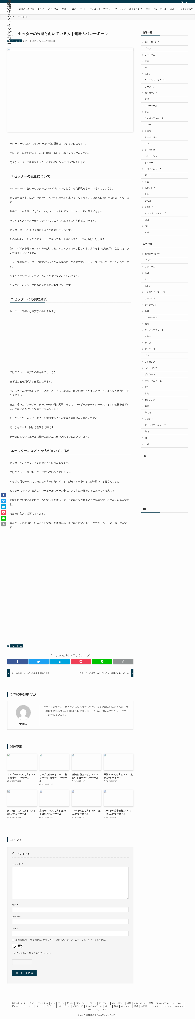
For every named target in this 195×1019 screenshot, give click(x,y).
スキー (148, 124)
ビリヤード (150, 162)
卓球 (147, 99)
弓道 (147, 181)
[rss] (182, 1)
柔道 (147, 194)
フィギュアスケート (154, 118)
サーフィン (150, 86)
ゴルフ (148, 48)
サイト (15, 928)
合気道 (148, 200)
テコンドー (150, 207)
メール (16, 916)
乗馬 (147, 112)
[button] (17, 661)
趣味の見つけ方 (152, 42)
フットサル (150, 55)
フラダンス (150, 150)
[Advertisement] (32, 342)
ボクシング (150, 188)
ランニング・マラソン (155, 80)
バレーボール (16, 41)
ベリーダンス (151, 156)
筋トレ (148, 74)
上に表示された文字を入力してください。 (32, 953)
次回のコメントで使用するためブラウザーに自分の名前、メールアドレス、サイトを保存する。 (61, 940)
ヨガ (147, 232)
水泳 (147, 61)
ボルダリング (151, 93)
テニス (148, 67)
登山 (147, 219)
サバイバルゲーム (153, 169)
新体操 (148, 131)
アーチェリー (151, 137)
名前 (15, 904)
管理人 (23, 724)
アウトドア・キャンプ (155, 213)
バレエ (148, 143)
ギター (148, 175)
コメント (17, 864)
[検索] (186, 1)
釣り (147, 226)
